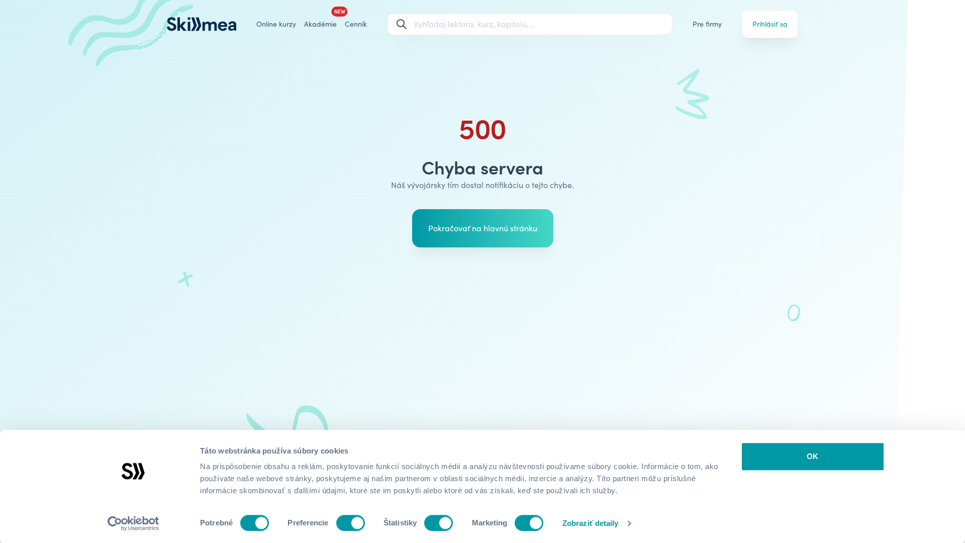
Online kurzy (276, 24)
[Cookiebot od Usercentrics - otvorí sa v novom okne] (133, 523)
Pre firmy (707, 24)
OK (812, 456)
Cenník (356, 24)
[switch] (350, 523)
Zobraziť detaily (590, 523)
